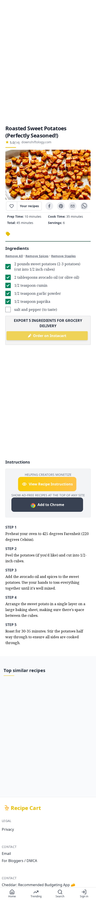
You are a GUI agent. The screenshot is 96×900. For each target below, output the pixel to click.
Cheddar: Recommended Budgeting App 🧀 (38, 884)
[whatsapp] (84, 206)
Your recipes (29, 206)
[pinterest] (61, 206)
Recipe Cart (26, 807)
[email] (73, 206)
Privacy (8, 829)
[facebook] (49, 206)
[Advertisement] (48, 62)
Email (6, 853)
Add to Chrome (51, 504)
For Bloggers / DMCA (19, 860)
